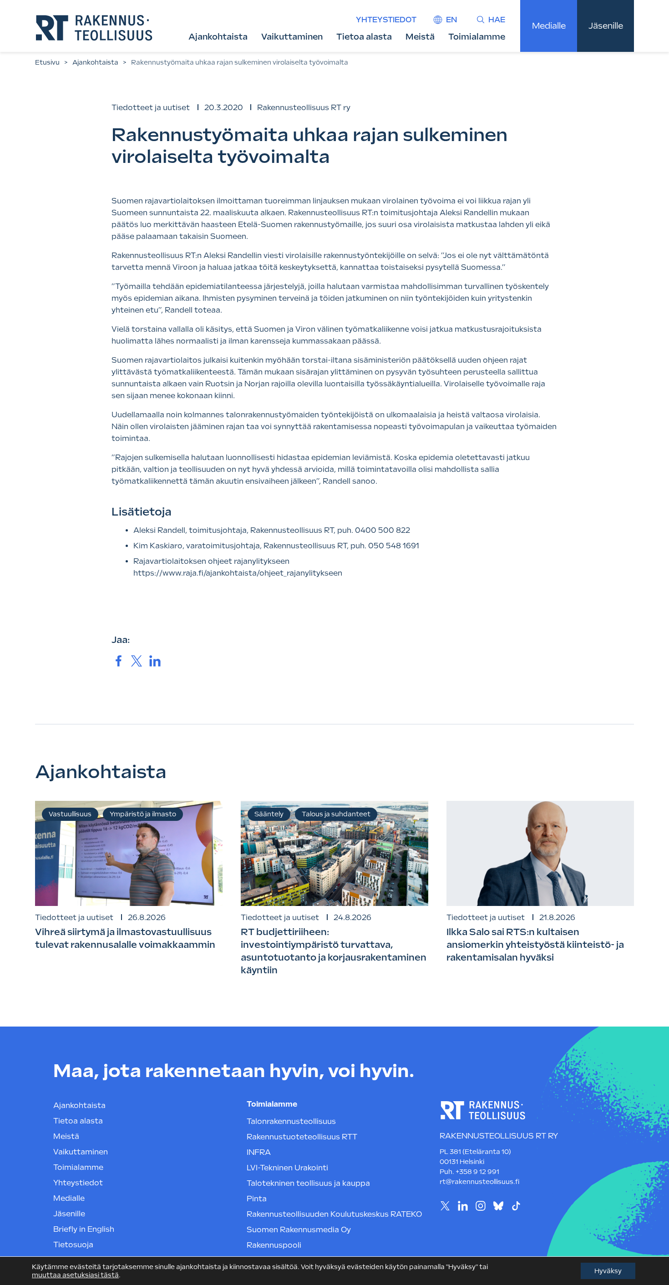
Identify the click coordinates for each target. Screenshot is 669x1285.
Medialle (549, 25)
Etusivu (47, 62)
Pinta (257, 1198)
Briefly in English (83, 1229)
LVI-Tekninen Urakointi (287, 1168)
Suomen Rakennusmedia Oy (299, 1229)
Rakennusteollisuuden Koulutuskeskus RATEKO (334, 1214)
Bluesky (498, 1205)
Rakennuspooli (274, 1245)
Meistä (420, 36)
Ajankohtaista (218, 36)
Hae (496, 19)
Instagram (480, 1205)
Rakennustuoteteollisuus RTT (302, 1137)
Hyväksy (608, 1271)
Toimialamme (476, 36)
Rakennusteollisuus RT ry (303, 107)
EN (451, 19)
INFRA (259, 1152)
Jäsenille (605, 25)
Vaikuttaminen (292, 36)
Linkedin (462, 1205)
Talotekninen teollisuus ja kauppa (308, 1183)
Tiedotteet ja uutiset (151, 107)
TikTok (516, 1205)
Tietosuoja (73, 1244)
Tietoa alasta (364, 36)
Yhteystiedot (386, 19)
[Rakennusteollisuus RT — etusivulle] (94, 28)
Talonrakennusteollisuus (291, 1121)
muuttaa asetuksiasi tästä (75, 1275)
